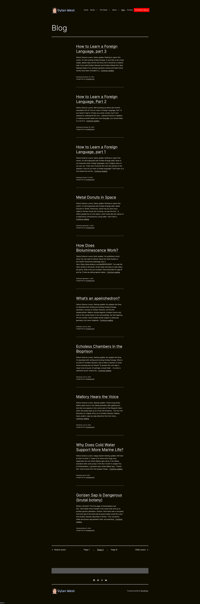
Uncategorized (90, 79)
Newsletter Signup (141, 10)
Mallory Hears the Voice (97, 396)
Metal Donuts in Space (96, 197)
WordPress (144, 591)
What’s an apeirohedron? (98, 298)
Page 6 (114, 550)
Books (92, 10)
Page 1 (87, 550)
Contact (130, 10)
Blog (123, 10)
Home (86, 10)
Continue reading (107, 71)
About (114, 10)
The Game (103, 10)
